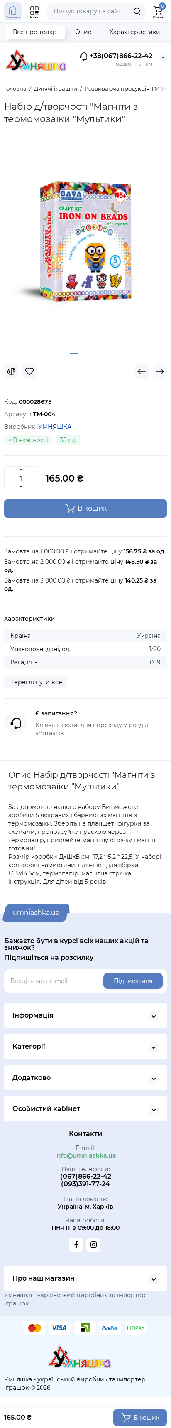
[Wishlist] (29, 371)
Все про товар (35, 32)
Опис (83, 32)
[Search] (137, 11)
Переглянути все (35, 682)
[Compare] (11, 371)
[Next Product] (160, 371)
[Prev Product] (141, 371)
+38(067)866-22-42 (120, 56)
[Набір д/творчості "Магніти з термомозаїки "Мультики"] (85, 244)
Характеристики (135, 32)
